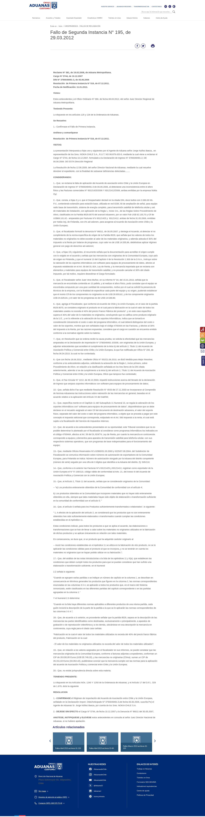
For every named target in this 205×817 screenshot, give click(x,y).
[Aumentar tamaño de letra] (165, 6)
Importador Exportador (74, 18)
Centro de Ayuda (161, 18)
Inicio (60, 26)
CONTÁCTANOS (157, 6)
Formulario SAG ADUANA (146, 782)
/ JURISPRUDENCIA (70, 26)
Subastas (146, 18)
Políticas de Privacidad (145, 795)
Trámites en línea (143, 778)
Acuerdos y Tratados (53, 18)
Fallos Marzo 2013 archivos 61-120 (135, 747)
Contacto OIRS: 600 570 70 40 (50, 803)
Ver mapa (42, 791)
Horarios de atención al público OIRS (52, 797)
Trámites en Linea (114, 18)
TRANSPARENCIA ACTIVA (141, 6)
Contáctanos (141, 773)
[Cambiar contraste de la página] (174, 6)
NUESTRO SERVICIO (107, 6)
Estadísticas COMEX (95, 18)
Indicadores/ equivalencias (147, 786)
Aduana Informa (132, 18)
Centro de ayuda (143, 791)
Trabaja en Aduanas (144, 769)
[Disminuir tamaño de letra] (169, 6)
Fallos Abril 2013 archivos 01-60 (101, 748)
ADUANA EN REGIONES (124, 6)
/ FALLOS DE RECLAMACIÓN (89, 26)
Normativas (36, 18)
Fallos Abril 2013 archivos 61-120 (68, 748)
